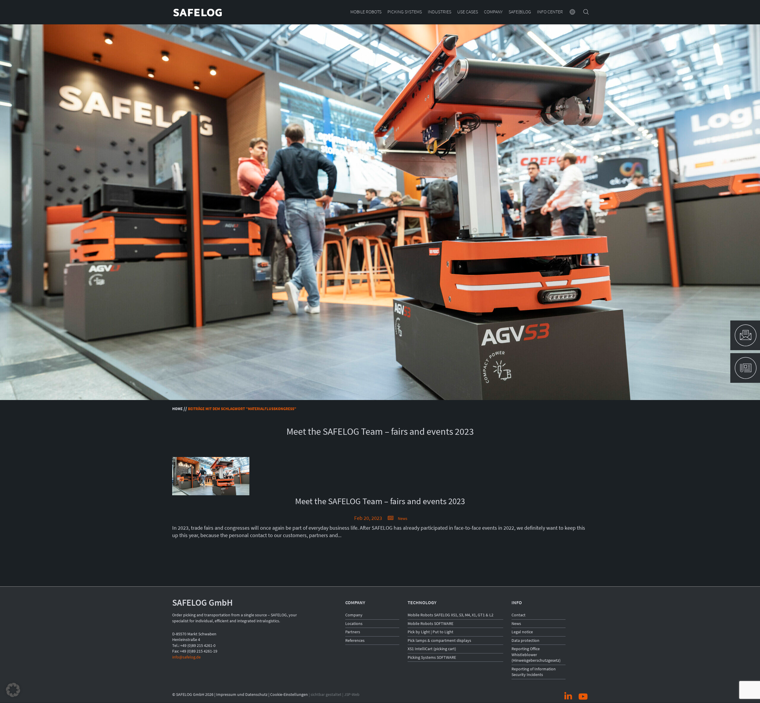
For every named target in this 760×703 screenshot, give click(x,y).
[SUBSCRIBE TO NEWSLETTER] (745, 368)
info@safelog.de (186, 657)
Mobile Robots (365, 12)
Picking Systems (404, 12)
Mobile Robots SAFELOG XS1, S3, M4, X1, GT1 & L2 (450, 615)
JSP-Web (352, 694)
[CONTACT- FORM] (745, 335)
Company (493, 12)
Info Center (550, 12)
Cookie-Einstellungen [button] (289, 694)
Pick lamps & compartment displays (439, 640)
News (402, 518)
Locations (353, 623)
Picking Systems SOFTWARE (432, 657)
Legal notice (522, 631)
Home (177, 408)
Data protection (525, 640)
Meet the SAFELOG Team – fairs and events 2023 (380, 501)
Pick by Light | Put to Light (430, 631)
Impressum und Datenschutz (241, 694)
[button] (13, 690)
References (355, 640)
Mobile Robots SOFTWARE (430, 623)
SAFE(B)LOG (520, 12)
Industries (439, 12)
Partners (352, 631)
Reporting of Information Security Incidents (534, 671)
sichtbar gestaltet (326, 694)
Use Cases (467, 12)
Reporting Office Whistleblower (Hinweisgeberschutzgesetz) (536, 654)
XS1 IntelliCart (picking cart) (432, 648)
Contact (518, 615)
